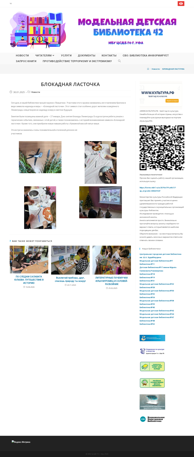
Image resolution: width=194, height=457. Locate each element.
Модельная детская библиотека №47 (157, 317)
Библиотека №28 (147, 287)
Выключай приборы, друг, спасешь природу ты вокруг (70, 279)
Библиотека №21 (147, 281)
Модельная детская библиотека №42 (157, 311)
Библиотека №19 (147, 277)
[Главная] (148, 69)
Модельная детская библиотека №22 (157, 284)
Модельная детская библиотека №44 (157, 314)
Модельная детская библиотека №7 (156, 261)
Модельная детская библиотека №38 (157, 301)
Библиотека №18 (147, 274)
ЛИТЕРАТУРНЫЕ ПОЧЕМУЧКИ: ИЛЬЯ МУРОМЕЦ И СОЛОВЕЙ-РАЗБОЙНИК (111, 281)
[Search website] (119, 61)
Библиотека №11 (147, 264)
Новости (35, 92)
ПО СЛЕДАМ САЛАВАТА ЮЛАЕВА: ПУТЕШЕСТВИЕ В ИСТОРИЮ (29, 279)
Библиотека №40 (147, 307)
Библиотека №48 (147, 321)
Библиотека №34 (147, 297)
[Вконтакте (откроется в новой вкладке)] (11, 3)
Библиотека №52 (147, 324)
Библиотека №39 (147, 304)
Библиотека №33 (147, 294)
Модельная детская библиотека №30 (157, 291)
